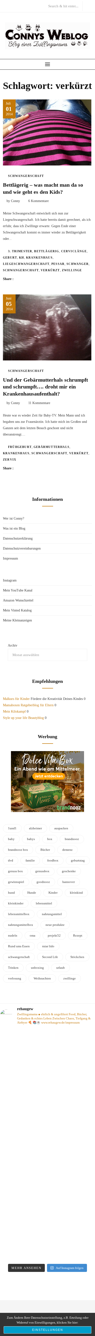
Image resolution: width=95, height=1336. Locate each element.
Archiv (12, 645)
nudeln (12, 935)
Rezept (77, 935)
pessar (58, 264)
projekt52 (54, 935)
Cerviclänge (74, 251)
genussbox (42, 871)
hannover (68, 882)
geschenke (69, 871)
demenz (67, 850)
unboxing (37, 967)
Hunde (31, 892)
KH (21, 257)
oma (32, 935)
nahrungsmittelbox (20, 925)
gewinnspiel (16, 882)
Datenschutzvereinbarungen (22, 548)
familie (30, 860)
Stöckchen (77, 957)
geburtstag (78, 860)
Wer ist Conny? (13, 518)
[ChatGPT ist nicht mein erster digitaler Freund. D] (47, 1115)
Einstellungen (47, 1330)
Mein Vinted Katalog (17, 610)
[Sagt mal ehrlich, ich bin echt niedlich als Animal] (47, 1232)
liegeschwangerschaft (26, 264)
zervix (9, 459)
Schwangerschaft (26, 176)
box (49, 839)
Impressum (10, 558)
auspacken (61, 828)
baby (11, 839)
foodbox (52, 860)
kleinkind (76, 892)
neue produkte (55, 925)
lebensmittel (44, 903)
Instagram (10, 580)
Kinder (52, 892)
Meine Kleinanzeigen (17, 620)
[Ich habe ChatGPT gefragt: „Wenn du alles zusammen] (47, 1174)
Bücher (45, 850)
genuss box (15, 871)
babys (31, 839)
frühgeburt (20, 447)
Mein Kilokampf (14, 711)
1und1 (12, 828)
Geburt (10, 257)
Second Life (50, 957)
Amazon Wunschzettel (18, 600)
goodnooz (43, 882)
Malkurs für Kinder (16, 699)
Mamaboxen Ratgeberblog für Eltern (28, 705)
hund (11, 892)
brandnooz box (18, 850)
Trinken (13, 967)
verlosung (14, 978)
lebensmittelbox (18, 914)
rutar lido (48, 946)
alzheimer (35, 828)
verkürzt (50, 270)
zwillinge (72, 270)
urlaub (60, 967)
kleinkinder (15, 903)
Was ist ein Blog (14, 528)
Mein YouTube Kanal (17, 590)
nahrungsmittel (52, 914)
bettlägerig (46, 251)
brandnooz (72, 839)
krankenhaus (39, 257)
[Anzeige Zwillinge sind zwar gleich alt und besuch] (47, 1057)
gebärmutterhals (51, 447)
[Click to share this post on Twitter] (29, 279)
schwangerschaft (21, 270)
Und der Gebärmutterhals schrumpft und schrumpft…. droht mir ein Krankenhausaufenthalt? (45, 387)
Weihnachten (42, 978)
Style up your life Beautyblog (23, 718)
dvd (10, 860)
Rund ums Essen (19, 946)
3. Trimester (20, 251)
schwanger (77, 264)
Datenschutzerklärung (18, 538)
